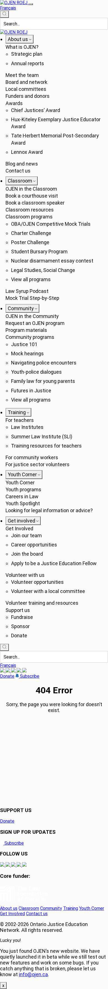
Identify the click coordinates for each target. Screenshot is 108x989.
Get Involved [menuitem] (19, 528)
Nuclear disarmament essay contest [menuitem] (52, 261)
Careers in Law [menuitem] (22, 496)
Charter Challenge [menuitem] (31, 233)
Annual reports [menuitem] (27, 63)
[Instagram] (3, 671)
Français (8, 8)
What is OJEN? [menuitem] (22, 47)
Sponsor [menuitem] (20, 626)
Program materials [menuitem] (26, 330)
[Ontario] (24, 903)
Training (70, 908)
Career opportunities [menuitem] (34, 545)
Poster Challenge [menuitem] (30, 242)
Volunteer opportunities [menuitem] (37, 582)
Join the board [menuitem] (27, 554)
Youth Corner (91, 908)
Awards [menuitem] (14, 103)
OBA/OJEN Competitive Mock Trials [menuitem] (51, 224)
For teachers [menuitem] (20, 420)
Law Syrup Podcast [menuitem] (27, 291)
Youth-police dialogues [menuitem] (36, 372)
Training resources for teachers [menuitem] (46, 446)
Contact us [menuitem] (18, 171)
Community (51, 908)
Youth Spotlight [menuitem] (23, 503)
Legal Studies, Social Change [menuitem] (43, 270)
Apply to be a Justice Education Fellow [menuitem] (54, 563)
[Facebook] (24, 671)
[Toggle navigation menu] (31, 4)
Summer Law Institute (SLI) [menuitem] (41, 436)
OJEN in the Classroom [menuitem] (31, 189)
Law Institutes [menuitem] (27, 427)
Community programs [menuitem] (30, 337)
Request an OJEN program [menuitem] (35, 323)
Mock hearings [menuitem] (27, 353)
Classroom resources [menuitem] (30, 210)
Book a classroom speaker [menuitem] (35, 203)
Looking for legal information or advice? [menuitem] (49, 510)
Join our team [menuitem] (26, 535)
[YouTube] (14, 671)
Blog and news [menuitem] (22, 164)
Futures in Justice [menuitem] (31, 390)
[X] (19, 671)
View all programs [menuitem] (31, 279)
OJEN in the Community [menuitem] (32, 316)
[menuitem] (20, 39)
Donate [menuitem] (19, 635)
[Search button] (4, 14)
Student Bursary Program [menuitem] (39, 251)
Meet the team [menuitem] (22, 75)
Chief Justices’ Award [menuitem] (35, 110)
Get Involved (12, 913)
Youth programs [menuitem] (23, 489)
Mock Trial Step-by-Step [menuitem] (32, 298)
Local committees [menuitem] (26, 89)
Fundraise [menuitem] (22, 617)
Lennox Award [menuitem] (27, 152)
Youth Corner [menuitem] (20, 482)
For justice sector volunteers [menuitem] (38, 464)
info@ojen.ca (33, 974)
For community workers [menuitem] (32, 457)
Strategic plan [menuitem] (26, 54)
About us (8, 908)
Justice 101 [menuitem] (24, 344)
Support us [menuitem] (18, 610)
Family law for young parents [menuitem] (43, 381)
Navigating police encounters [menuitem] (43, 363)
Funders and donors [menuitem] (28, 96)
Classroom (29, 908)
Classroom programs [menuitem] (29, 217)
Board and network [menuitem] (26, 82)
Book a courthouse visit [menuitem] (32, 196)
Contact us (37, 913)
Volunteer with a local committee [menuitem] (48, 591)
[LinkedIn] (8, 671)
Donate (7, 676)
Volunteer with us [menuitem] (25, 575)
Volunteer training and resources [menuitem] (42, 603)
